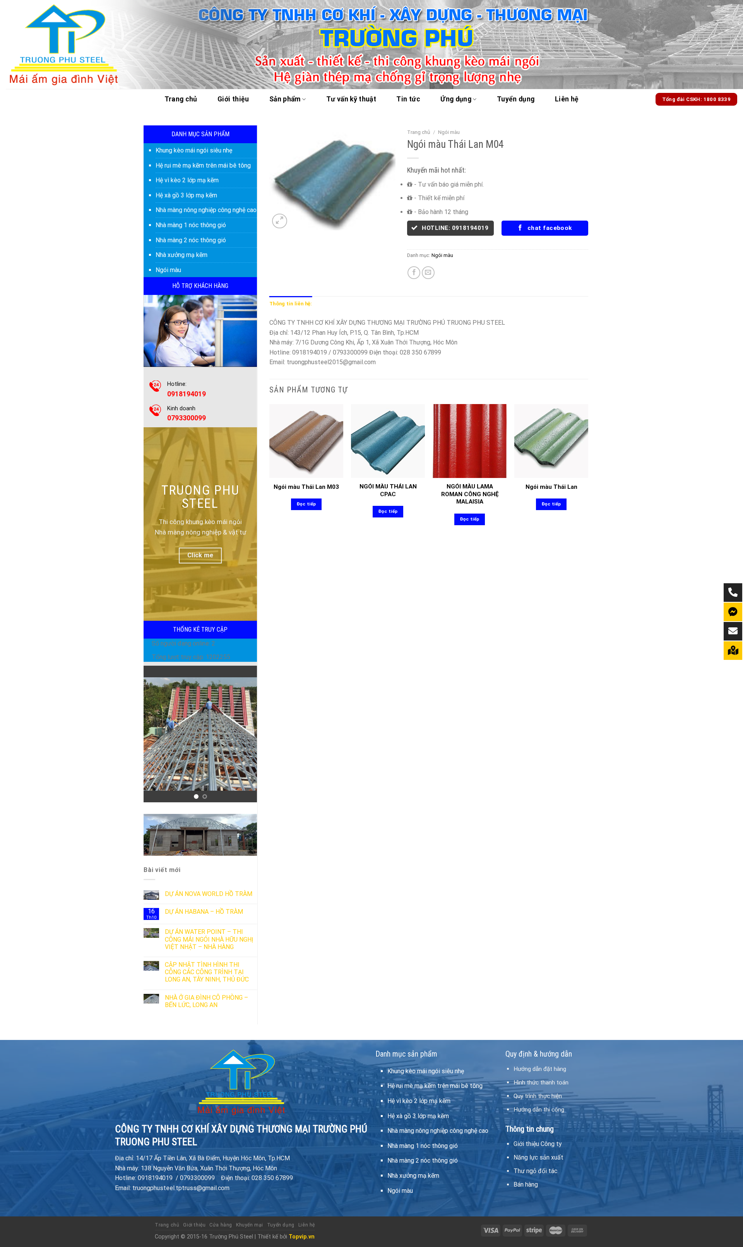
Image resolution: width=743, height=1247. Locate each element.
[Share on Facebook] (413, 272)
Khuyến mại (249, 1225)
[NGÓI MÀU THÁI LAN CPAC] (388, 441)
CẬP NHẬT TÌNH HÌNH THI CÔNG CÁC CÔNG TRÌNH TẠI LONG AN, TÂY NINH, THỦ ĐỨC (207, 972)
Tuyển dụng (516, 99)
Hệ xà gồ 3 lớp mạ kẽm (186, 195)
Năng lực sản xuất (538, 1157)
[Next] (245, 734)
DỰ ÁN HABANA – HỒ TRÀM (204, 911)
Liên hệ (567, 99)
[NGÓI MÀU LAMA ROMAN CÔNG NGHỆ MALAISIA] (470, 441)
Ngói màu (168, 270)
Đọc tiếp (306, 504)
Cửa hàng (220, 1225)
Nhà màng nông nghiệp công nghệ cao (206, 210)
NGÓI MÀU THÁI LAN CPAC (388, 490)
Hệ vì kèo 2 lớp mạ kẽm (187, 180)
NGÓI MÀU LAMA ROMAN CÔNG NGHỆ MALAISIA (469, 494)
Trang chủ (180, 99)
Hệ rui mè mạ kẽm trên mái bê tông (203, 165)
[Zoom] (279, 221)
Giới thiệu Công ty (538, 1144)
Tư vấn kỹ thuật (351, 99)
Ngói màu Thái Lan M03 (306, 486)
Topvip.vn (302, 1236)
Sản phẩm (285, 99)
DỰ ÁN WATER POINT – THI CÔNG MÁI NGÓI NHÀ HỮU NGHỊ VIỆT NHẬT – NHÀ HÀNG (209, 939)
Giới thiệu (233, 99)
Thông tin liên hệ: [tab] (290, 304)
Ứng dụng (455, 99)
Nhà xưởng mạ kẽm (181, 255)
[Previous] (156, 734)
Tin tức (408, 99)
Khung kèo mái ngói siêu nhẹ (194, 150)
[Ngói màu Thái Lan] (551, 441)
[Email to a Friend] (428, 272)
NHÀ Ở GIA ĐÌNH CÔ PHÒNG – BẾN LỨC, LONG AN (206, 1001)
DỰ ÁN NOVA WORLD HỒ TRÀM (208, 894)
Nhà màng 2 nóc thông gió (191, 240)
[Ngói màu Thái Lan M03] (306, 441)
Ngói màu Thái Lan (551, 486)
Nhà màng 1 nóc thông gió (191, 225)
